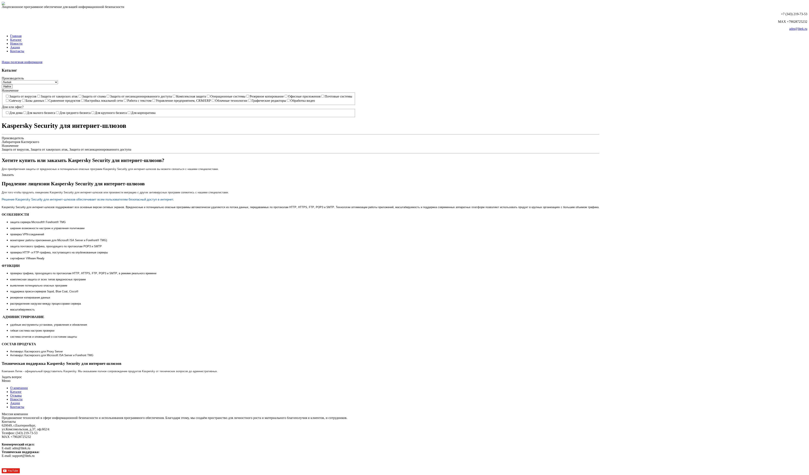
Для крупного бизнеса (111, 113)
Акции (15, 47)
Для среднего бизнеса (75, 113)
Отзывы (16, 395)
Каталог (16, 39)
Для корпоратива (143, 113)
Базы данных (34, 100)
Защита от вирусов (22, 96)
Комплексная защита (191, 96)
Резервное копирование (267, 96)
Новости (16, 43)
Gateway (15, 100)
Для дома (16, 113)
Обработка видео (302, 100)
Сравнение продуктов (64, 100)
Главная (15, 36)
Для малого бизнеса (41, 113)
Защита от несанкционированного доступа (141, 96)
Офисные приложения (304, 96)
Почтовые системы (338, 96)
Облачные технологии (231, 100)
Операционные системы (227, 96)
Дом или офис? (13, 107)
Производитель (13, 78)
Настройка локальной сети (103, 100)
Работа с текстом (139, 100)
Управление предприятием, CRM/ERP (183, 100)
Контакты (17, 51)
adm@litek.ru (798, 29)
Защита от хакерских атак (59, 96)
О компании (19, 388)
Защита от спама (94, 96)
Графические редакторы (269, 100)
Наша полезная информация (22, 62)
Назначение (10, 90)
